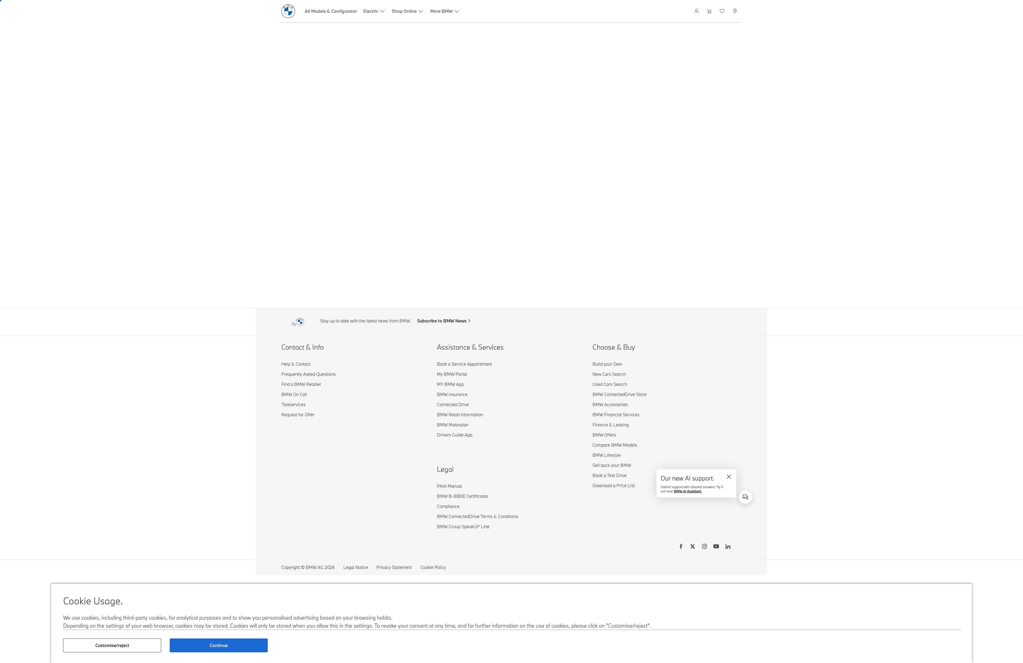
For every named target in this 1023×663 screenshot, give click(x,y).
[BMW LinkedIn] (728, 547)
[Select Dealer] (735, 11)
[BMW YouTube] (716, 547)
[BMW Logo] (288, 11)
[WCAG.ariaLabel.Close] (730, 482)
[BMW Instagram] (704, 547)
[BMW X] (692, 547)
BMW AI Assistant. (700, 492)
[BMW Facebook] (681, 547)
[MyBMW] (697, 11)
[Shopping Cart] (710, 11)
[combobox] (745, 497)
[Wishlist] (722, 11)
